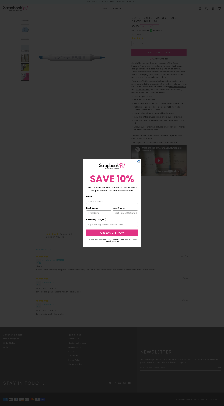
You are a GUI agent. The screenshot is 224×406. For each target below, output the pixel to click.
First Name (92, 208)
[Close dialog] (139, 161)
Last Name (119, 208)
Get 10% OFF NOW (112, 232)
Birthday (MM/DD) (96, 219)
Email (89, 196)
